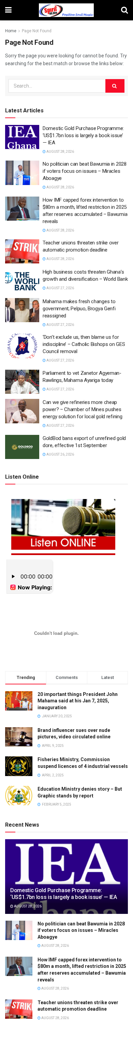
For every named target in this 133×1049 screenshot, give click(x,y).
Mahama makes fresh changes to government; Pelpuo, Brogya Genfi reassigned (79, 308)
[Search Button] (114, 86)
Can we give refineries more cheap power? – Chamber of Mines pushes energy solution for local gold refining (82, 409)
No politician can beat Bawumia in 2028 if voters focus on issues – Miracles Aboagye (85, 171)
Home (10, 31)
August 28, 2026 (60, 151)
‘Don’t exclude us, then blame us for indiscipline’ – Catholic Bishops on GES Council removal (84, 344)
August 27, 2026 (60, 288)
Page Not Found (36, 31)
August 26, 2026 (60, 454)
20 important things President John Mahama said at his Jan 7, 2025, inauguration (78, 701)
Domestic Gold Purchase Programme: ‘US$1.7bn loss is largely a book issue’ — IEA (83, 135)
